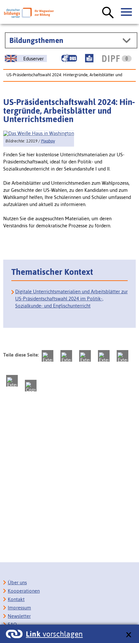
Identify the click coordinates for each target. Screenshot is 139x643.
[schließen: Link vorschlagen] (128, 635)
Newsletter (19, 616)
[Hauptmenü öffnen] (126, 12)
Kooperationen (24, 591)
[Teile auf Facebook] (66, 356)
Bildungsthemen (36, 40)
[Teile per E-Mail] (12, 381)
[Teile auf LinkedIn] (122, 356)
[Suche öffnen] (108, 13)
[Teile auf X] (85, 356)
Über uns (17, 582)
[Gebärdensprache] (69, 58)
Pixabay (48, 141)
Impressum (19, 607)
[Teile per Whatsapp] (104, 356)
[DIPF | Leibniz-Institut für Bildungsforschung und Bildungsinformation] (117, 58)
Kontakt (16, 599)
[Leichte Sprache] (89, 58)
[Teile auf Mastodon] (47, 356)
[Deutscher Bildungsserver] (29, 13)
